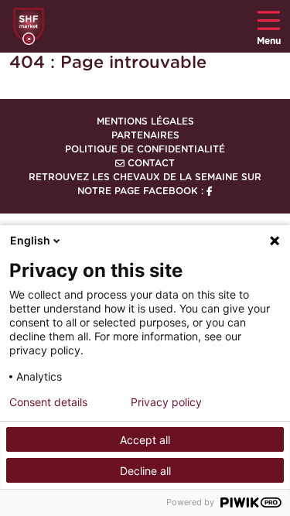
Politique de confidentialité (145, 149)
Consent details (48, 402)
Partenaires (145, 135)
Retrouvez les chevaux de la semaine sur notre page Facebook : (145, 184)
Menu (269, 41)
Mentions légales (145, 121)
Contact (150, 163)
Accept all (145, 439)
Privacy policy (166, 402)
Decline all (145, 470)
